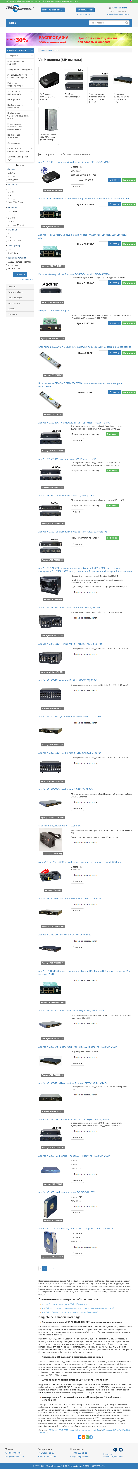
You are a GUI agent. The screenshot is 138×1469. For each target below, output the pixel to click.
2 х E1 (11, 237)
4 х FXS (11, 192)
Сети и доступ (13, 143)
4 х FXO (11, 214)
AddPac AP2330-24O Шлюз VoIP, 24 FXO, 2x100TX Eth (65, 934)
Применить (20, 274)
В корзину (114, 180)
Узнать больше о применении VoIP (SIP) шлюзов (64, 1304)
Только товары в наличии (78, 154)
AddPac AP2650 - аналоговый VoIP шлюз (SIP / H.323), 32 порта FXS (72, 531)
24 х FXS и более (15, 202)
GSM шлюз (53, 1430)
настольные (14, 253)
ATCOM (11, 176)
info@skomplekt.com (14, 1456)
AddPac (11, 173)
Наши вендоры (15, 297)
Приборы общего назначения (15, 106)
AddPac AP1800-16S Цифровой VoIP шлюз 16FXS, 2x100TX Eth (69, 716)
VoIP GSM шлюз (66, 1430)
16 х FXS (12, 198)
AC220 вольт (14, 265)
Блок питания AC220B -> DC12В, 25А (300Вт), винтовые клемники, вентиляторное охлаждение (80, 385)
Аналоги (77, 186)
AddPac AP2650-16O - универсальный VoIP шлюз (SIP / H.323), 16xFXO (74, 422)
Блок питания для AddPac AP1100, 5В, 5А (59, 825)
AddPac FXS (43, 1432)
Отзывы (11, 308)
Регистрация (121, 11)
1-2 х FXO (12, 211)
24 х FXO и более (16, 224)
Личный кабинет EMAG (118, 14)
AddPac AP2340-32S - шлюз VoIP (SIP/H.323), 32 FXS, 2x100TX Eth (71, 1010)
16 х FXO (12, 221)
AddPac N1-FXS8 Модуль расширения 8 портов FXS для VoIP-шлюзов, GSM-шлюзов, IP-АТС (85, 198)
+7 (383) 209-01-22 (78, 1453)
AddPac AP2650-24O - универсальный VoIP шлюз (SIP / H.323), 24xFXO (74, 1119)
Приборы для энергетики (13, 136)
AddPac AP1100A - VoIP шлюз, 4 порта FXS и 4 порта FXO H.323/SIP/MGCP (75, 1228)
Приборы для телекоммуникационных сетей (18, 116)
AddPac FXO (124, 1430)
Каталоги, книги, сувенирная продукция (18, 149)
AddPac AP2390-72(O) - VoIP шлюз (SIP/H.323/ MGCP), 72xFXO (69, 752)
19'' (9, 249)
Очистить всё (26, 279)
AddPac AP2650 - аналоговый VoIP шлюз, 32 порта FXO (66, 495)
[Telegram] (91, 1437)
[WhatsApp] (87, 1437)
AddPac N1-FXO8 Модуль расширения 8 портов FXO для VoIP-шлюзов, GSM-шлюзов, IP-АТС (83, 236)
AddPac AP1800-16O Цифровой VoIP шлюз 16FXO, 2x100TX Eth (70, 898)
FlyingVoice (13, 179)
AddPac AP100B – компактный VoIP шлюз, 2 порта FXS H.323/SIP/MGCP (74, 162)
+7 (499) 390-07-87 (85, 14)
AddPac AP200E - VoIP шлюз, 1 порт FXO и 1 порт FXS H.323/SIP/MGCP (74, 1155)
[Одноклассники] (83, 1437)
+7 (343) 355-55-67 (46, 1453)
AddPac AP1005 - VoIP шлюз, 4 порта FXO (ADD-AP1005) (66, 1192)
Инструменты (13, 99)
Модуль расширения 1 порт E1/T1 (56, 310)
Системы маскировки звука (17, 158)
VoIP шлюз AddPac (109, 1430)
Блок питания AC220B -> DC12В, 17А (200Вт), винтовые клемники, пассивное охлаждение (84, 346)
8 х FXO (11, 218)
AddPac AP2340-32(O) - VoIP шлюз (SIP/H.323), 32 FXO (65, 789)
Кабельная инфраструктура (15, 84)
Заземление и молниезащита (14, 92)
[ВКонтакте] (79, 1437)
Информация (14, 303)
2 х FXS (11, 188)
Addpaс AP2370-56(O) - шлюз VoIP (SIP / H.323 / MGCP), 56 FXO (70, 643)
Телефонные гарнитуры (18, 69)
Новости (11, 286)
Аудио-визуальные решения (16, 62)
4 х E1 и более (14, 240)
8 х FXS (11, 195)
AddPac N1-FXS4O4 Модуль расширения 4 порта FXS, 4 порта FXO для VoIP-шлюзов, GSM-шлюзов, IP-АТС (84, 973)
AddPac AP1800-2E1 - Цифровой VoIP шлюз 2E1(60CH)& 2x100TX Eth (73, 1083)
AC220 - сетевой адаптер (19, 262)
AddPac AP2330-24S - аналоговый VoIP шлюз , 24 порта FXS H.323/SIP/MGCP (77, 1046)
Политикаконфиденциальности (113, 1455)
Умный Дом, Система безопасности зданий (17, 76)
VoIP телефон (81, 1430)
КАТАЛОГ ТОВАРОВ (16, 50)
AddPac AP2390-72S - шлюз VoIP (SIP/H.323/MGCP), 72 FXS (67, 680)
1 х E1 (11, 233)
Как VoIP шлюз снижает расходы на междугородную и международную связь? (78, 1308)
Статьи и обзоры (15, 292)
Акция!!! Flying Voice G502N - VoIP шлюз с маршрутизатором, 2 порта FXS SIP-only (80, 862)
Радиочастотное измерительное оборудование (15, 127)
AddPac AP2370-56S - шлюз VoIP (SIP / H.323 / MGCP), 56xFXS (69, 607)
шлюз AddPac (94, 1430)
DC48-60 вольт (15, 268)
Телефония (12, 55)
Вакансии (12, 314)
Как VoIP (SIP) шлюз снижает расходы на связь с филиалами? (70, 1312)
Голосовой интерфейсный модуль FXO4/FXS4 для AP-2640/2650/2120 (74, 274)
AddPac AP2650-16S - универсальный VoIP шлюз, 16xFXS (67, 459)
